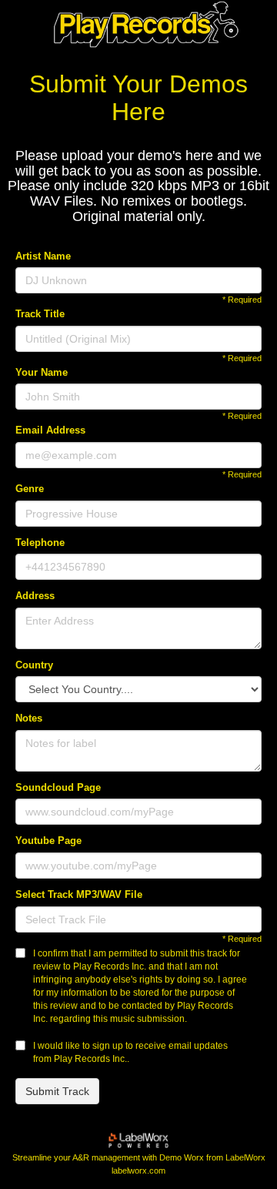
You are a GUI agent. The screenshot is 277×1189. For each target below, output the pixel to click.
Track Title (40, 314)
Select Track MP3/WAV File (78, 894)
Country (34, 665)
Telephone (40, 542)
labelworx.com (138, 1171)
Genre (29, 488)
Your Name (41, 372)
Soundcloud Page (58, 787)
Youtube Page (48, 840)
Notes (28, 718)
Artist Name (43, 256)
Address (35, 595)
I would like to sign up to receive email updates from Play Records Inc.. (130, 1052)
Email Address (50, 430)
